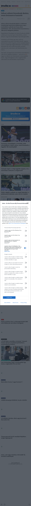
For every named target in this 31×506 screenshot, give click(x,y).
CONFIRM (9, 297)
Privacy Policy (24, 302)
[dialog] (15, 253)
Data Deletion (7, 302)
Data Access (15, 302)
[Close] (28, 203)
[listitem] (15, 227)
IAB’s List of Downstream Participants (17, 223)
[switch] (25, 230)
